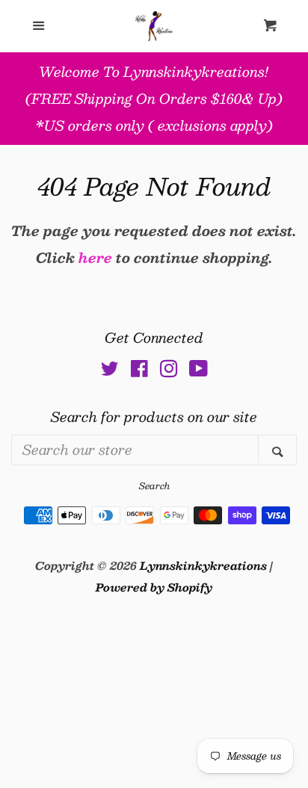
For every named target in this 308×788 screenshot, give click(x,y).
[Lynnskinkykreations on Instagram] (169, 370)
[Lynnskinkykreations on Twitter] (110, 370)
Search (154, 485)
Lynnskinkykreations (203, 565)
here (95, 257)
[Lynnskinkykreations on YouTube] (198, 370)
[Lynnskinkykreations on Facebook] (139, 370)
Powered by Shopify (154, 587)
